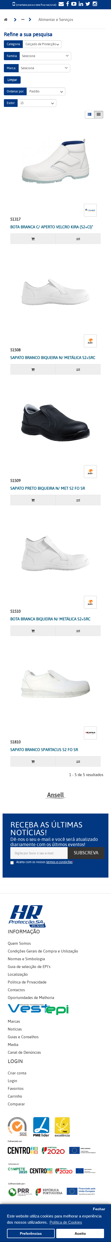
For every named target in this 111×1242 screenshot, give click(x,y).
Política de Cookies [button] (66, 1222)
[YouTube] (73, 4)
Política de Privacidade (27, 982)
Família (12, 56)
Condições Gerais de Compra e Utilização (43, 951)
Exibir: (11, 103)
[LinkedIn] (80, 4)
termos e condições (59, 862)
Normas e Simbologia (26, 959)
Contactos (16, 990)
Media (13, 1045)
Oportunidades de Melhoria (31, 998)
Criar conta (17, 1073)
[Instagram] (94, 4)
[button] (45, 56)
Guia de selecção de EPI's (29, 967)
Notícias (15, 1029)
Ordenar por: (15, 91)
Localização (18, 974)
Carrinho (15, 1096)
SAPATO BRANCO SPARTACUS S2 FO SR (44, 750)
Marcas (14, 1021)
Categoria (13, 44)
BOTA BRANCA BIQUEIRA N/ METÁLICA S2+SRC (50, 619)
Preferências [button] (31, 1234)
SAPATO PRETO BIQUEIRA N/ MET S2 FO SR (47, 488)
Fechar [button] (99, 1209)
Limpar (12, 79)
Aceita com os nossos (44, 862)
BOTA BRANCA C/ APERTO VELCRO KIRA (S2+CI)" (51, 227)
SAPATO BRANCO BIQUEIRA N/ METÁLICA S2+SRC (52, 358)
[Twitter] (87, 4)
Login (12, 1081)
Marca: (11, 68)
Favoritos (15, 1088)
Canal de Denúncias (24, 1052)
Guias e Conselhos (23, 1037)
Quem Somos (19, 943)
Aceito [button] (80, 1234)
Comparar (16, 1104)
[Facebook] (67, 4)
